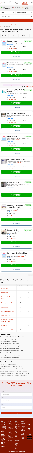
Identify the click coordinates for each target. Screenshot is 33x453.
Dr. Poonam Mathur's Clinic (16, 159)
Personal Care (3, 443)
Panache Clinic (12, 230)
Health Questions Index (17, 430)
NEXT (29, 275)
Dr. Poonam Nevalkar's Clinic (17, 253)
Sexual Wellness (3, 435)
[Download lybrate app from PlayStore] (29, 437)
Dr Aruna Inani (12, 41)
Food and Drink (3, 440)
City (2, 404)
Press (22, 438)
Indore (5, 24)
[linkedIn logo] (29, 427)
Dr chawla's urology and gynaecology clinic (15, 206)
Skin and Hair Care (3, 432)
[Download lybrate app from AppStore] (29, 439)
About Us (23, 423)
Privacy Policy (22, 434)
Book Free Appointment (24, 3)
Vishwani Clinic (12, 63)
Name (2, 391)
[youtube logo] (29, 429)
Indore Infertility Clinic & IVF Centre (17, 91)
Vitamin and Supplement (3, 427)
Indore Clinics (11, 24)
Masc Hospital (12, 136)
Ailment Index (16, 444)
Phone (2, 397)
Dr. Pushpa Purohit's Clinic (16, 113)
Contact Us (23, 425)
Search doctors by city (10, 425)
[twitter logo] (29, 425)
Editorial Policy (23, 436)
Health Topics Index (16, 438)
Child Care (3, 444)
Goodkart (3, 424)
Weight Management (3, 437)
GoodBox (3, 446)
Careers (23, 426)
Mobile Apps (22, 428)
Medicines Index (17, 441)
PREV (3, 275)
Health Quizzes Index (16, 434)
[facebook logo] (29, 423)
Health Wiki (17, 424)
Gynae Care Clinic (13, 182)
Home (1, 24)
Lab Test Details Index (16, 447)
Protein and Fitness (3, 429)
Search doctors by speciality (10, 434)
